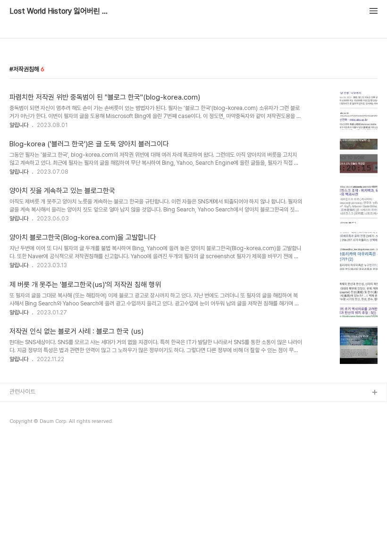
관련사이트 (22, 391)
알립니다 (18, 125)
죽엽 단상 (21, 438)
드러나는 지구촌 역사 (34, 408)
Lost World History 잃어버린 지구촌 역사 (61, 11)
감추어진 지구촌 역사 (34, 423)
